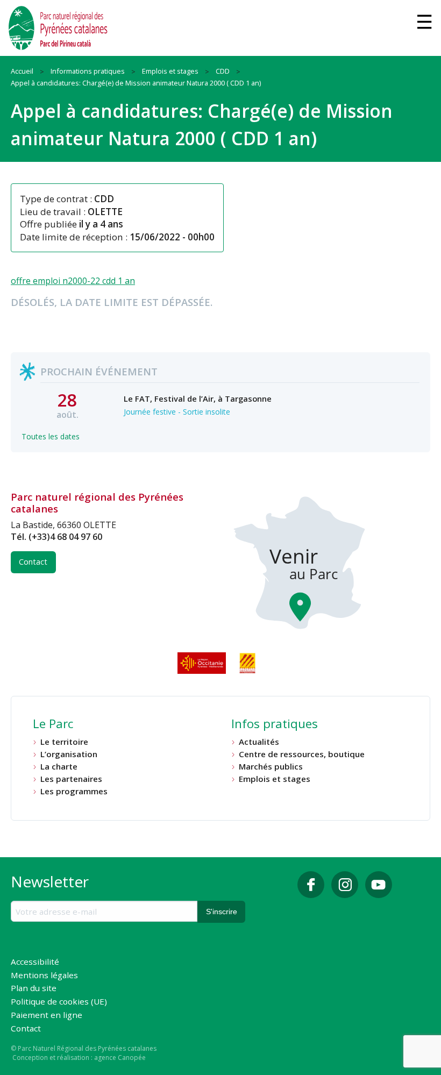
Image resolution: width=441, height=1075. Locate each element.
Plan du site (33, 988)
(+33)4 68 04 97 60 (65, 537)
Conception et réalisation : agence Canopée (79, 1057)
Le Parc (53, 725)
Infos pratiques (274, 725)
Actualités (259, 742)
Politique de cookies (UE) (59, 1002)
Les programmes (74, 791)
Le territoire (64, 742)
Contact (33, 562)
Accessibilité (35, 962)
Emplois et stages (274, 779)
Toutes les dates (51, 436)
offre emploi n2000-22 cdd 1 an (73, 281)
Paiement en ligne (46, 1015)
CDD (104, 199)
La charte (58, 766)
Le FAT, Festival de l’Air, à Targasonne (198, 398)
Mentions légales (44, 975)
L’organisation (68, 754)
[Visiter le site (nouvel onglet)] (202, 663)
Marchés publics (271, 766)
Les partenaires (71, 779)
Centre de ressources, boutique (302, 754)
